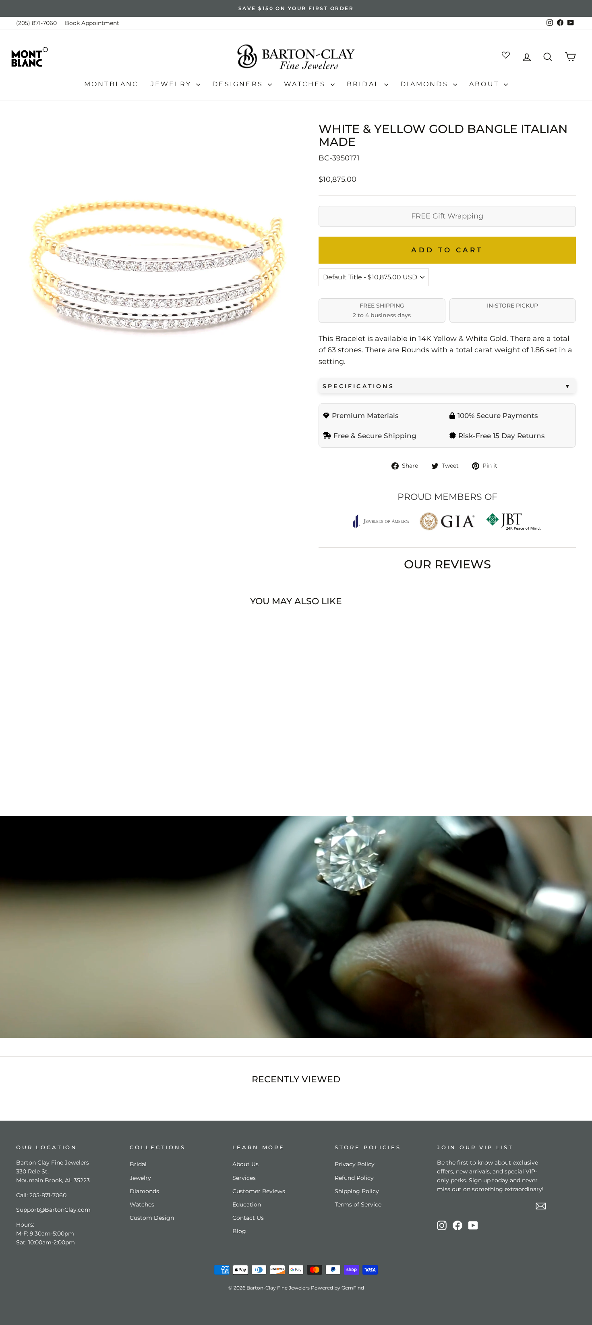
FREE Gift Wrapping (447, 216)
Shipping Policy (357, 1191)
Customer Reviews (258, 1191)
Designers (239, 84)
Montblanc (111, 84)
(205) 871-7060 (36, 23)
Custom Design (152, 1218)
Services (244, 1178)
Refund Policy (354, 1178)
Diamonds (425, 84)
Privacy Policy (355, 1164)
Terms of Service (358, 1204)
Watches (306, 84)
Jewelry (173, 84)
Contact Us (248, 1218)
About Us (245, 1164)
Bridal (364, 84)
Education (246, 1204)
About (485, 84)
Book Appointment (92, 23)
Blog (239, 1231)
